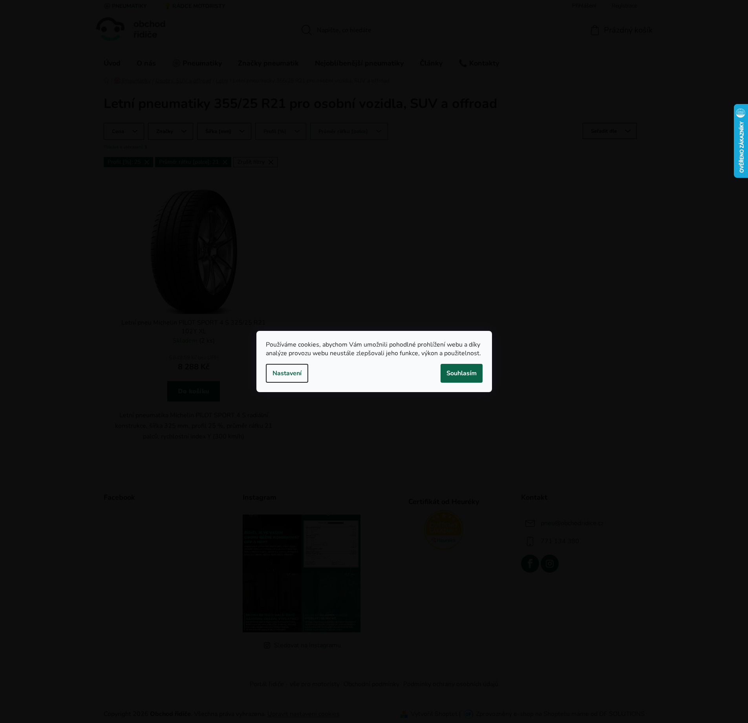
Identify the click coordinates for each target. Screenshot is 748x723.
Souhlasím (461, 373)
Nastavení (287, 373)
